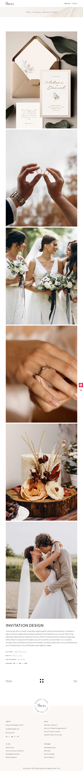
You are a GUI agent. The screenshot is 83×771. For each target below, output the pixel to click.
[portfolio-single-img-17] (41, 276)
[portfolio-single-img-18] (41, 472)
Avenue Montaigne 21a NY (14, 725)
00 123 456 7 (10, 733)
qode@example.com (12, 729)
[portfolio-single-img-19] (41, 570)
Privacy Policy (26, 768)
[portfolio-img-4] (41, 79)
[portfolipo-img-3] (41, 374)
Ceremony (21, 659)
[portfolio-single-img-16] (41, 177)
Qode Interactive (20, 651)
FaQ (58, 768)
